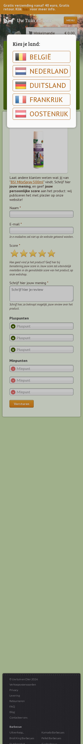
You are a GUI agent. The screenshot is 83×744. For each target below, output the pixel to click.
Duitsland (48, 85)
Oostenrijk (49, 113)
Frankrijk (46, 99)
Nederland (49, 71)
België (40, 56)
